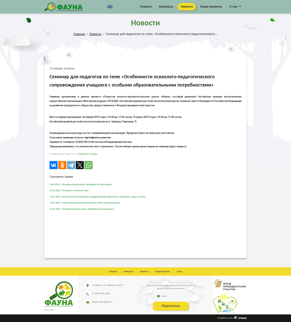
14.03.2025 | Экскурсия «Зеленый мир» (69, 190)
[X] (80, 165)
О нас (233, 6)
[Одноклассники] (62, 165)
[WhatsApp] (89, 165)
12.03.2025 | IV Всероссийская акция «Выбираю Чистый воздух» (82, 209)
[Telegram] (71, 165)
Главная (146, 6)
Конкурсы (166, 6)
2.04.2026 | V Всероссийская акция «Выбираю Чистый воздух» (81, 184)
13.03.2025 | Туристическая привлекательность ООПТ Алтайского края (85, 203)
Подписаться (171, 306)
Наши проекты (211, 6)
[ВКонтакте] (54, 165)
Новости (187, 6)
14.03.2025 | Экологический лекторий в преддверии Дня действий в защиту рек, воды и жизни (98, 197)
